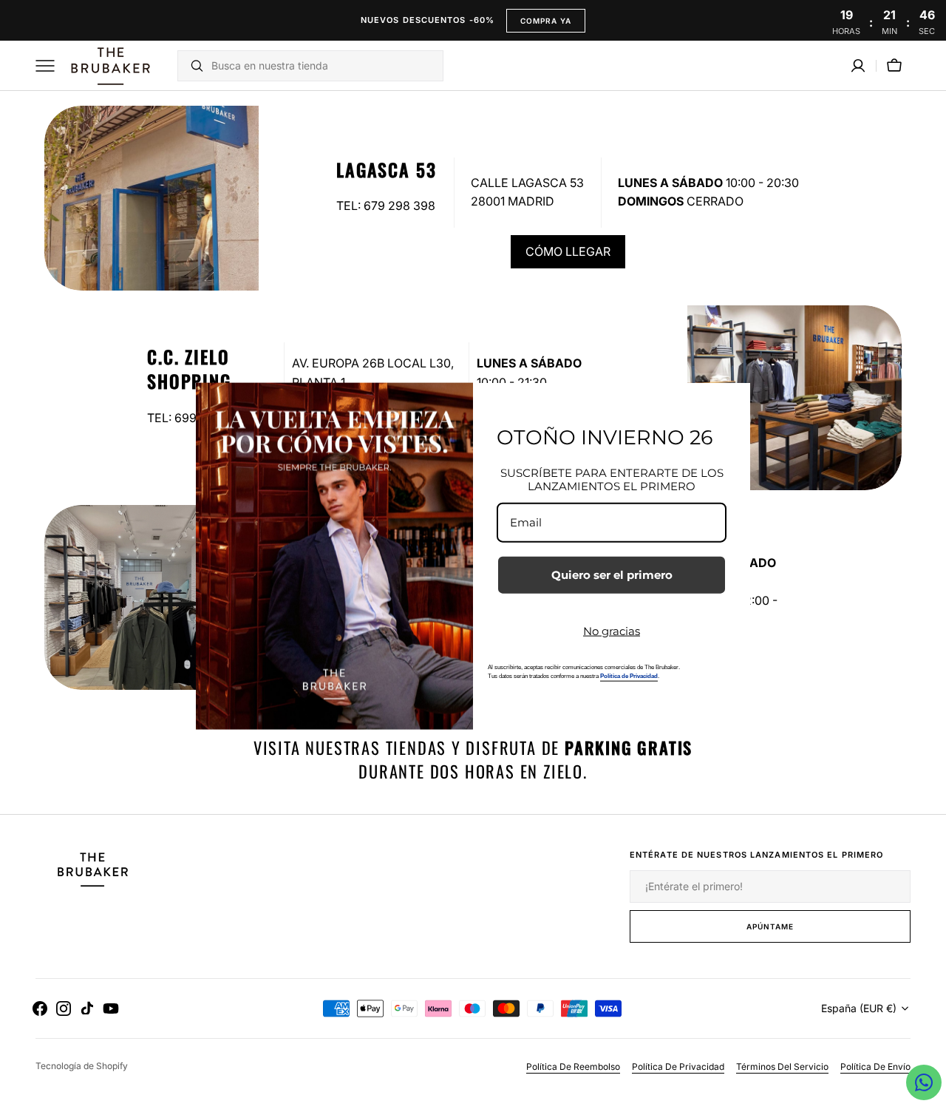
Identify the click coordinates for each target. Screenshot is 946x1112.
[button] (858, 66)
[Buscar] (191, 66)
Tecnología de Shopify (81, 1065)
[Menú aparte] (50, 66)
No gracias (611, 631)
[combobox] (323, 66)
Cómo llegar (567, 251)
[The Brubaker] (109, 65)
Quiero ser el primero (612, 575)
